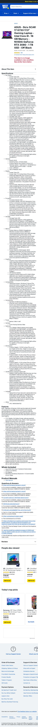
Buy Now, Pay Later (7, 699)
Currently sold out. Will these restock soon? (16, 497)
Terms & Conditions (12, 717)
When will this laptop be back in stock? (14, 485)
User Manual (9, 480)
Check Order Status (7, 665)
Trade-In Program (7, 680)
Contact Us (26, 683)
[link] (9, 572)
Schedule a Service (28, 671)
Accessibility (5, 716)
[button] (6, 13)
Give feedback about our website (27, 711)
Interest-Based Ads (24, 717)
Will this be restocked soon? (11, 504)
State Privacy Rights (30, 718)
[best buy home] (5, 7)
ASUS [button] (16, 23)
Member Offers (27, 696)
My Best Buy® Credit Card (9, 690)
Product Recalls (6, 677)
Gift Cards (4, 683)
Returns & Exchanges (8, 671)
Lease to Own (5, 696)
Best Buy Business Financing (10, 702)
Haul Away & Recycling (30, 680)
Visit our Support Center (30, 665)
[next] (35, 567)
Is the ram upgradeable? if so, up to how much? (17, 510)
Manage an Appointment (30, 674)
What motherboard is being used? (13, 516)
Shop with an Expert (29, 668)
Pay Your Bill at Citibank (8, 693)
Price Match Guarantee (8, 674)
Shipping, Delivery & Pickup (10, 668)
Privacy (18, 716)
